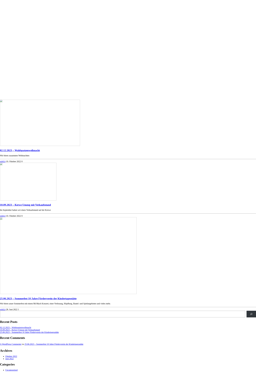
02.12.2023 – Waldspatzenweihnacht (20, 150)
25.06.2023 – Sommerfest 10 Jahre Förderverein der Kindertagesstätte (38, 298)
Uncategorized (11, 370)
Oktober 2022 (11, 356)
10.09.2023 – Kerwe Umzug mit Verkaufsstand (25, 204)
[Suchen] (251, 314)
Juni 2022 (9, 359)
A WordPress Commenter (10, 344)
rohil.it (2, 161)
